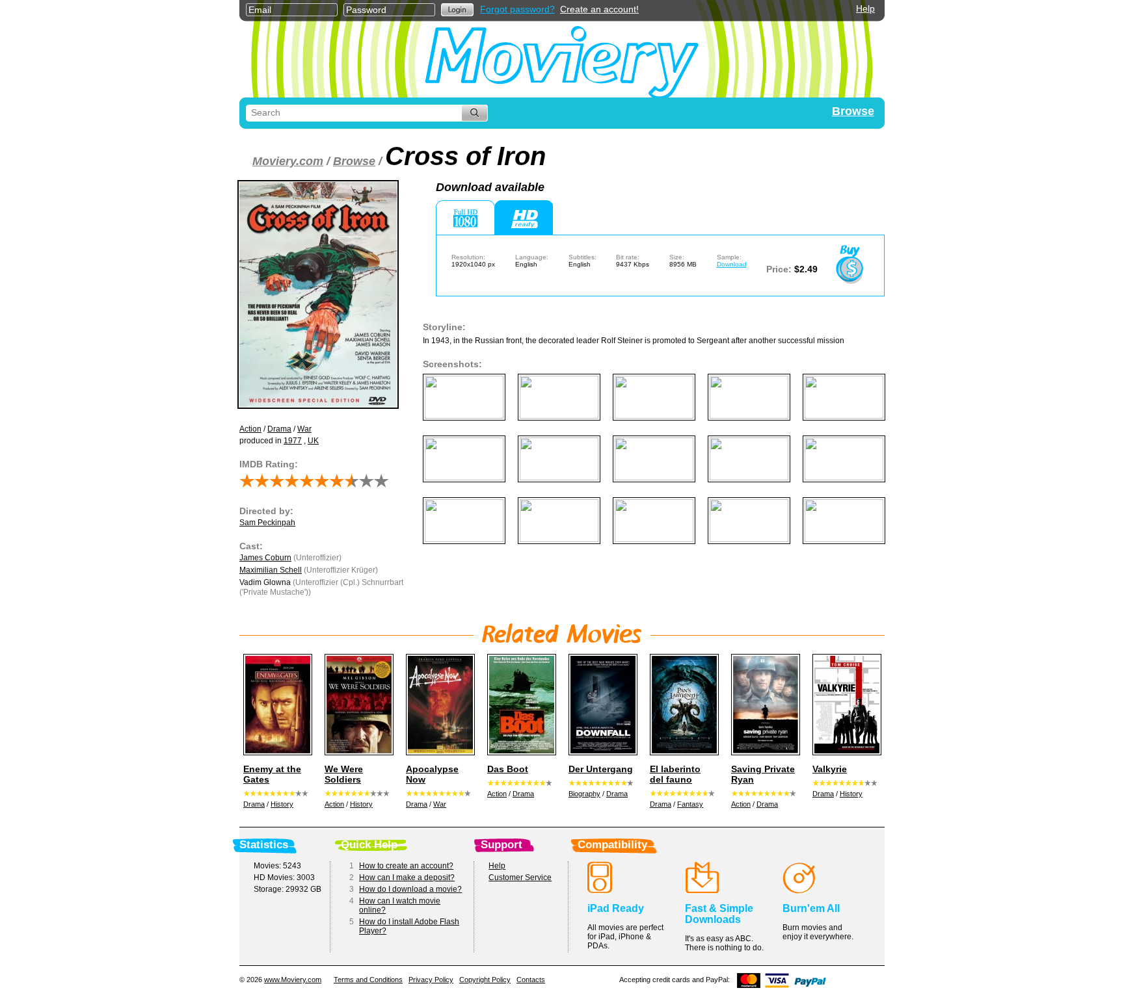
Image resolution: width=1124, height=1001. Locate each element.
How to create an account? (406, 865)
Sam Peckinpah (267, 522)
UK (313, 440)
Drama (279, 429)
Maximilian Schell (270, 570)
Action (250, 429)
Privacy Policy (430, 979)
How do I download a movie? (410, 889)
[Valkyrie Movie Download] (845, 704)
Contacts (530, 979)
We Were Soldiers (344, 774)
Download (732, 264)
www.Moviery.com (292, 979)
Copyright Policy (485, 979)
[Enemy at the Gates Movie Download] (275, 704)
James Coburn (265, 557)
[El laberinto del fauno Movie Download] (682, 704)
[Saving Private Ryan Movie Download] (763, 704)
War (304, 429)
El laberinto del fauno (675, 774)
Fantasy (690, 804)
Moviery (562, 59)
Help (865, 8)
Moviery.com (287, 161)
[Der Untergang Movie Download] (601, 704)
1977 (293, 440)
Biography (584, 794)
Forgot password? (517, 9)
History (282, 804)
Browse (853, 111)
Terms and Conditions (368, 979)
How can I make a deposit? (407, 877)
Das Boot (507, 769)
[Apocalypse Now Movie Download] (438, 704)
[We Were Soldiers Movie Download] (357, 704)
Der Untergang (601, 769)
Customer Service (520, 877)
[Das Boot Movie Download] (519, 704)
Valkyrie (829, 769)
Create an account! (599, 9)
